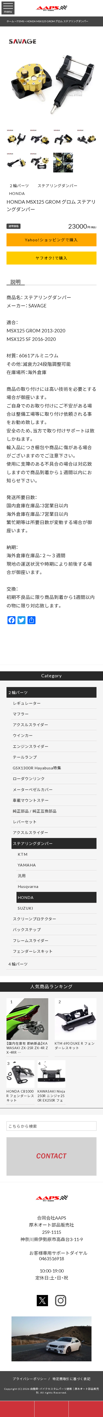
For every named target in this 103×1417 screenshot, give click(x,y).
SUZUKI (25, 908)
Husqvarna (28, 886)
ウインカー (23, 735)
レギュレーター (27, 703)
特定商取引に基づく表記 (71, 1378)
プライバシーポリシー (29, 1378)
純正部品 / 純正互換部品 (34, 811)
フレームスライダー (30, 940)
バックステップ (27, 929)
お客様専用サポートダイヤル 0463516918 (60, 1255)
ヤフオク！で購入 (52, 258)
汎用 (22, 875)
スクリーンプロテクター (34, 919)
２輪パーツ (19, 185)
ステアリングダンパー (58, 185)
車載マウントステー (31, 800)
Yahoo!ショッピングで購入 (51, 240)
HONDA (17, 193)
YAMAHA (27, 865)
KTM (23, 854)
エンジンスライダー (30, 746)
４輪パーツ (18, 964)
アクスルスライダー (30, 724)
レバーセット (25, 822)
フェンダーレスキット (33, 951)
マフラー (21, 714)
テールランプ (25, 757)
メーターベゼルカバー (33, 789)
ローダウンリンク (29, 778)
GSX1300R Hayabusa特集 (37, 768)
